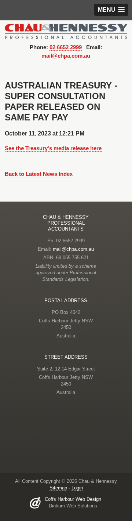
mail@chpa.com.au (65, 56)
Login (77, 488)
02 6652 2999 (66, 47)
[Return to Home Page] (66, 31)
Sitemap (58, 488)
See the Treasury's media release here (53, 148)
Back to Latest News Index (39, 174)
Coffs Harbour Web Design (73, 499)
